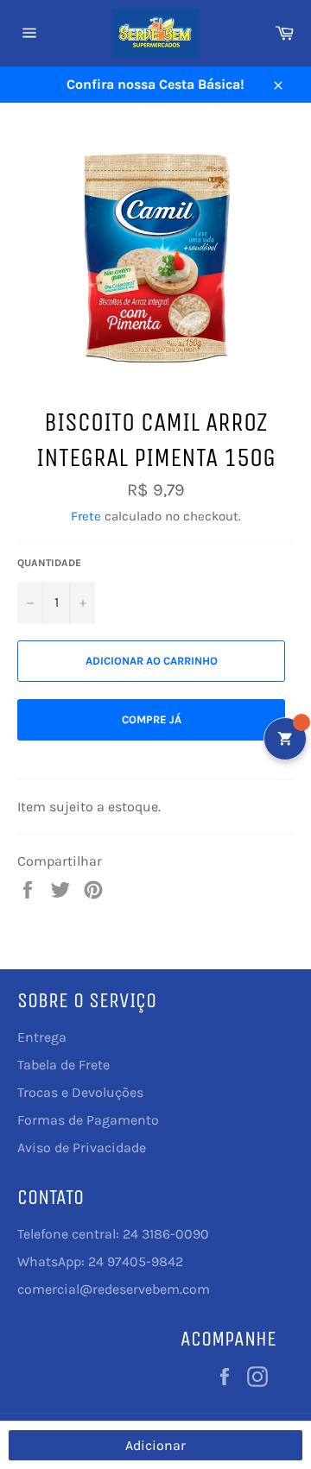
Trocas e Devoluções (80, 1092)
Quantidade (49, 563)
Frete (86, 516)
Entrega (42, 1037)
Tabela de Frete (63, 1064)
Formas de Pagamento (88, 1120)
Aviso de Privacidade (81, 1147)
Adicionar (155, 1445)
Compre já (151, 719)
